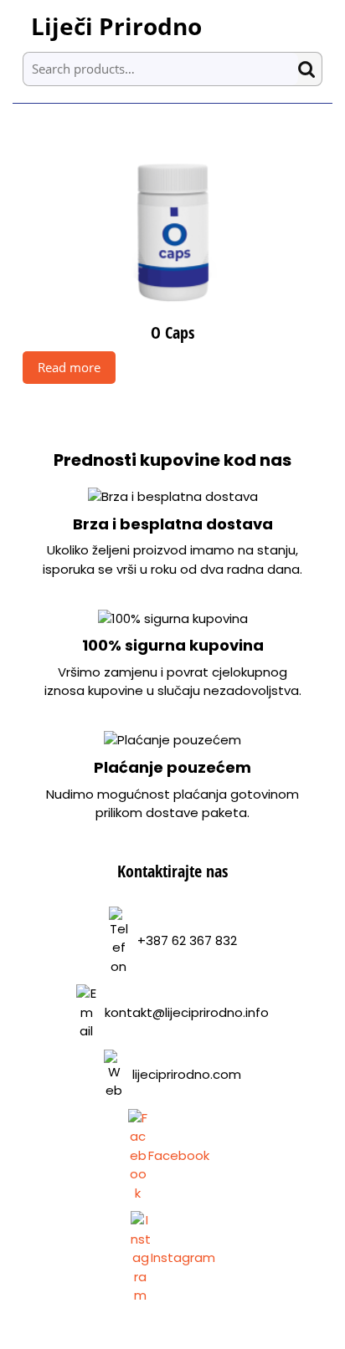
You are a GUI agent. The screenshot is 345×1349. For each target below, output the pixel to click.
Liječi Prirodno (116, 26)
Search (310, 69)
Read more (69, 367)
